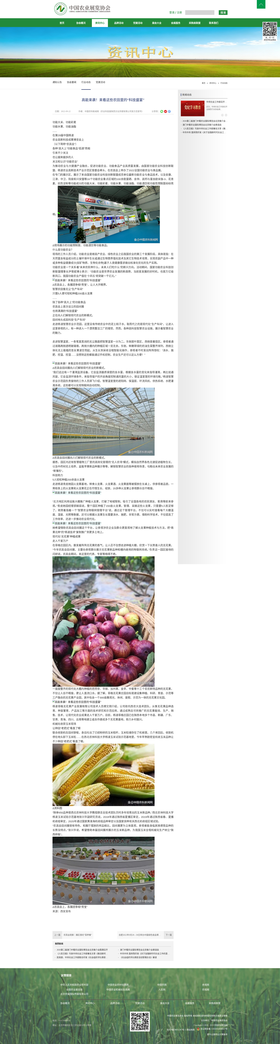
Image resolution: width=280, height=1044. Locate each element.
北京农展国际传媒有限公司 (74, 994)
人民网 (161, 989)
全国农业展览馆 (74, 989)
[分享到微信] (161, 111)
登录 (172, 12)
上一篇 (72, 935)
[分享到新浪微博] (165, 111)
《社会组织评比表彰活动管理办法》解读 (138, 957)
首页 (62, 23)
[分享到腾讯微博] (169, 111)
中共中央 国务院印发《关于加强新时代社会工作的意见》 (145, 954)
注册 (179, 12)
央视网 (205, 985)
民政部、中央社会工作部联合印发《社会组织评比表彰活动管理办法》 (82, 957)
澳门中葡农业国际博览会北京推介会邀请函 (139, 950)
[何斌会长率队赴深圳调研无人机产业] (192, 108)
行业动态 (224, 83)
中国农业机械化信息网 (118, 989)
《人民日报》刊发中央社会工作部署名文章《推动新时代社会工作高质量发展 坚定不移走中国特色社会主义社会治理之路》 (82, 954)
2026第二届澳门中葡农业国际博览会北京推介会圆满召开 (82, 950)
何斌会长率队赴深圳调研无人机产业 (217, 102)
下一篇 (146, 935)
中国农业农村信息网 (118, 985)
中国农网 (162, 985)
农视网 (205, 989)
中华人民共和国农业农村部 (74, 985)
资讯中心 (212, 83)
